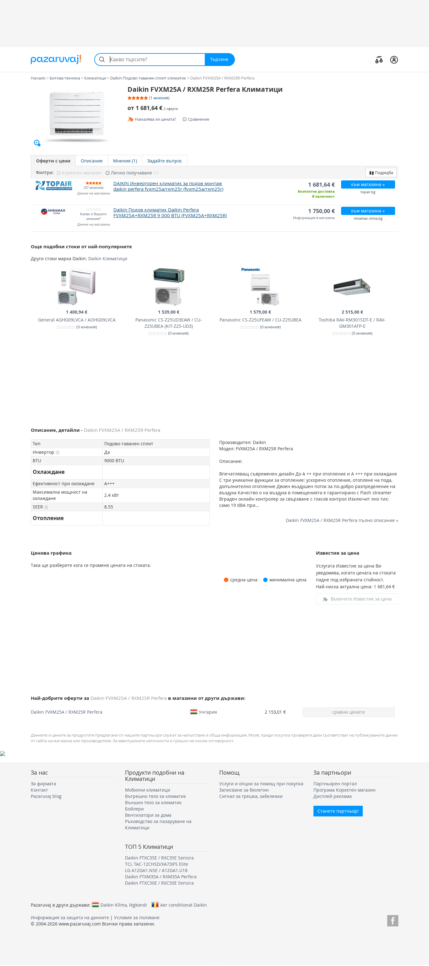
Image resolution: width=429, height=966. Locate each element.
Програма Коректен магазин (344, 790)
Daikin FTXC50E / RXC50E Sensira (159, 883)
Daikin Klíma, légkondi (123, 905)
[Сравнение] (379, 59)
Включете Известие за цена (361, 599)
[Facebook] (392, 919)
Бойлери (134, 809)
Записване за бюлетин (244, 790)
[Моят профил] (394, 59)
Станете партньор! (338, 811)
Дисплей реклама (332, 796)
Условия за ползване (137, 917)
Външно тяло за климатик (153, 802)
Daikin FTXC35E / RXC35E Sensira (159, 858)
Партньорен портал (335, 784)
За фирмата (43, 784)
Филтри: (45, 172)
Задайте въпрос (164, 161)
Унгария (208, 712)
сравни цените (348, 712)
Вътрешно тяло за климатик (155, 796)
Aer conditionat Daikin (183, 905)
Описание (92, 161)
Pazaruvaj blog (46, 796)
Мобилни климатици (147, 790)
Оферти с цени (53, 161)
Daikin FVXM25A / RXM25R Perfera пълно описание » (342, 520)
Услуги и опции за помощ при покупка (261, 784)
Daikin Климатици (107, 258)
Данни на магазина (93, 193)
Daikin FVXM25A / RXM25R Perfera (66, 712)
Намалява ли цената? (155, 119)
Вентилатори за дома (148, 815)
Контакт (39, 790)
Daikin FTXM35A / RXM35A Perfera (161, 877)
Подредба (383, 172)
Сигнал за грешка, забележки (251, 796)
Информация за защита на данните (70, 917)
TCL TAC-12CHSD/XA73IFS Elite (156, 864)
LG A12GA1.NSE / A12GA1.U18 (156, 870)
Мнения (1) (125, 161)
